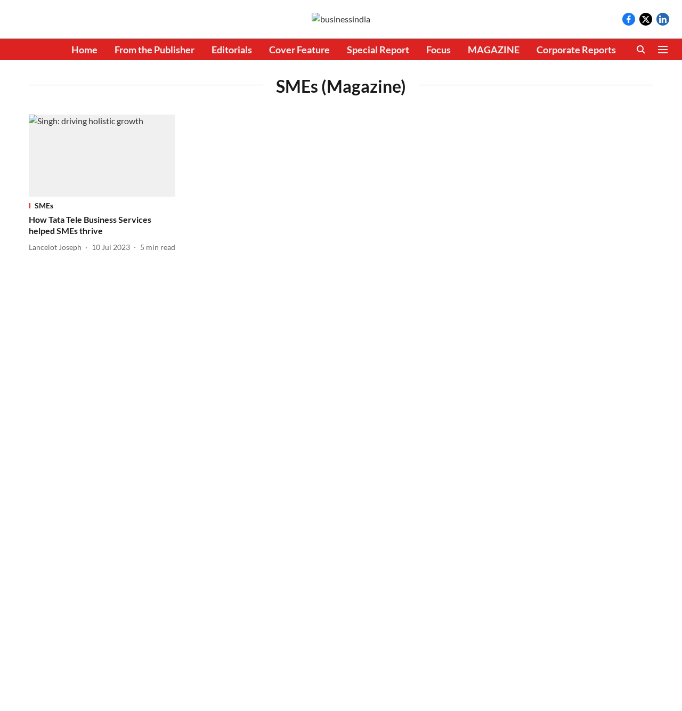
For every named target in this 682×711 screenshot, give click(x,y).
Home (84, 49)
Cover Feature (299, 49)
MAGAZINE (493, 49)
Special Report (378, 49)
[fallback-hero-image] (102, 156)
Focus (438, 49)
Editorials (232, 49)
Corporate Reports (576, 49)
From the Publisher (154, 49)
